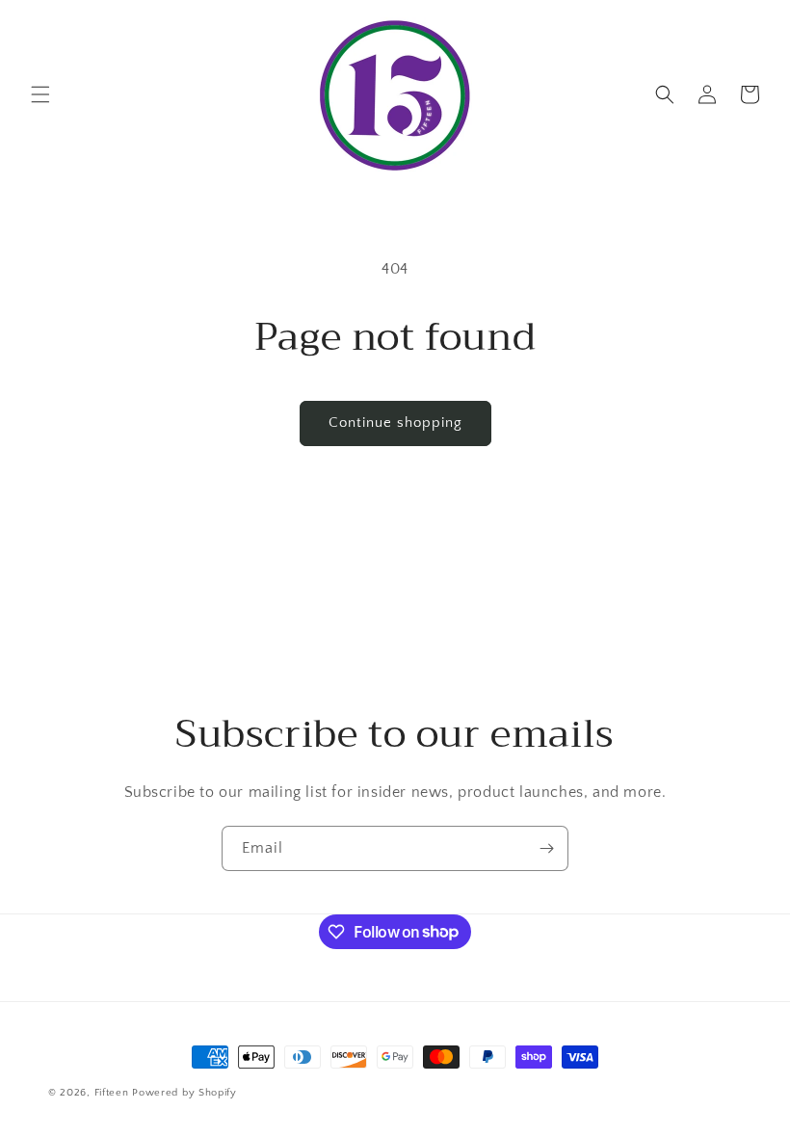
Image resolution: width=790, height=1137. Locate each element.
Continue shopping (395, 422)
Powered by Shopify (184, 1092)
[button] (40, 94)
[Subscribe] (546, 848)
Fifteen (111, 1092)
